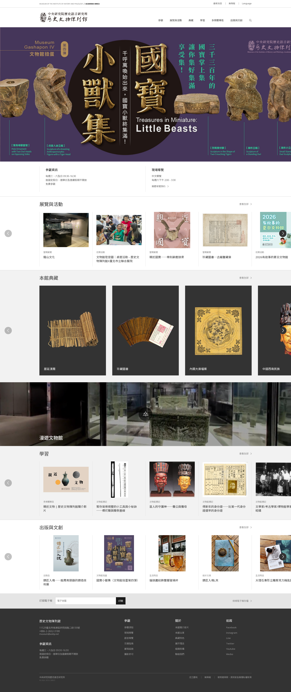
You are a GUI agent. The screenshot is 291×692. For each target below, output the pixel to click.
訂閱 (120, 601)
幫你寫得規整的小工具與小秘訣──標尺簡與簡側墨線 (116, 508)
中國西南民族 (271, 369)
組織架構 (179, 648)
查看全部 (243, 204)
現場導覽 (128, 632)
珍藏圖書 (122, 369)
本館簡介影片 (182, 627)
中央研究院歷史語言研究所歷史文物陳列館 (63, 17)
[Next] (282, 94)
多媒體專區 (218, 20)
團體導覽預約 (158, 186)
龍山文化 (49, 257)
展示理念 (179, 643)
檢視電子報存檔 (240, 601)
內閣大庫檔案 (198, 369)
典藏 (191, 20)
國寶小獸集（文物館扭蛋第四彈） (118, 580)
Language (247, 3)
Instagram (231, 632)
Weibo (229, 654)
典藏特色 (179, 638)
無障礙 (232, 3)
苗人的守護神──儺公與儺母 (168, 506)
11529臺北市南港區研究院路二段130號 (59, 627)
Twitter (230, 643)
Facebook (231, 627)
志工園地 (193, 677)
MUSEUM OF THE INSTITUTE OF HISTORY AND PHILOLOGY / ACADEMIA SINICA (69, 4)
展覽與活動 (176, 20)
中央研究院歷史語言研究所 (52, 677)
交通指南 (128, 643)
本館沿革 (179, 632)
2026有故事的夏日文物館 (272, 257)
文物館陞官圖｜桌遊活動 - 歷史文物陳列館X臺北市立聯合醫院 (117, 259)
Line (228, 638)
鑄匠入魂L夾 (210, 580)
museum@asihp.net (49, 634)
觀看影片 (54, 144)
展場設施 (128, 648)
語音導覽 (128, 638)
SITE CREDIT (50, 680)
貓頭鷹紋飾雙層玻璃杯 (163, 580)
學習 (202, 20)
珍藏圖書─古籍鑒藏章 (216, 257)
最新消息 (217, 3)
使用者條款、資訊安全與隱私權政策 (235, 677)
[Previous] (8, 94)
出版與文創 (236, 20)
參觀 (160, 20)
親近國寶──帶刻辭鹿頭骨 (166, 257)
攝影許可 (128, 654)
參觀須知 (128, 627)
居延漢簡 (49, 369)
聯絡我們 (179, 654)
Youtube (230, 648)
